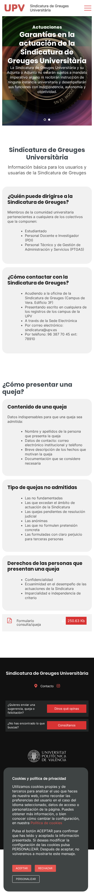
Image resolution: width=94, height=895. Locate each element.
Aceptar (22, 868)
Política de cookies (46, 823)
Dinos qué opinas (66, 708)
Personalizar (26, 879)
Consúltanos (66, 725)
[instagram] (58, 686)
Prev (7, 70)
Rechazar (45, 868)
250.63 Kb (76, 621)
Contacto (47, 686)
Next (86, 70)
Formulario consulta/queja (29, 623)
